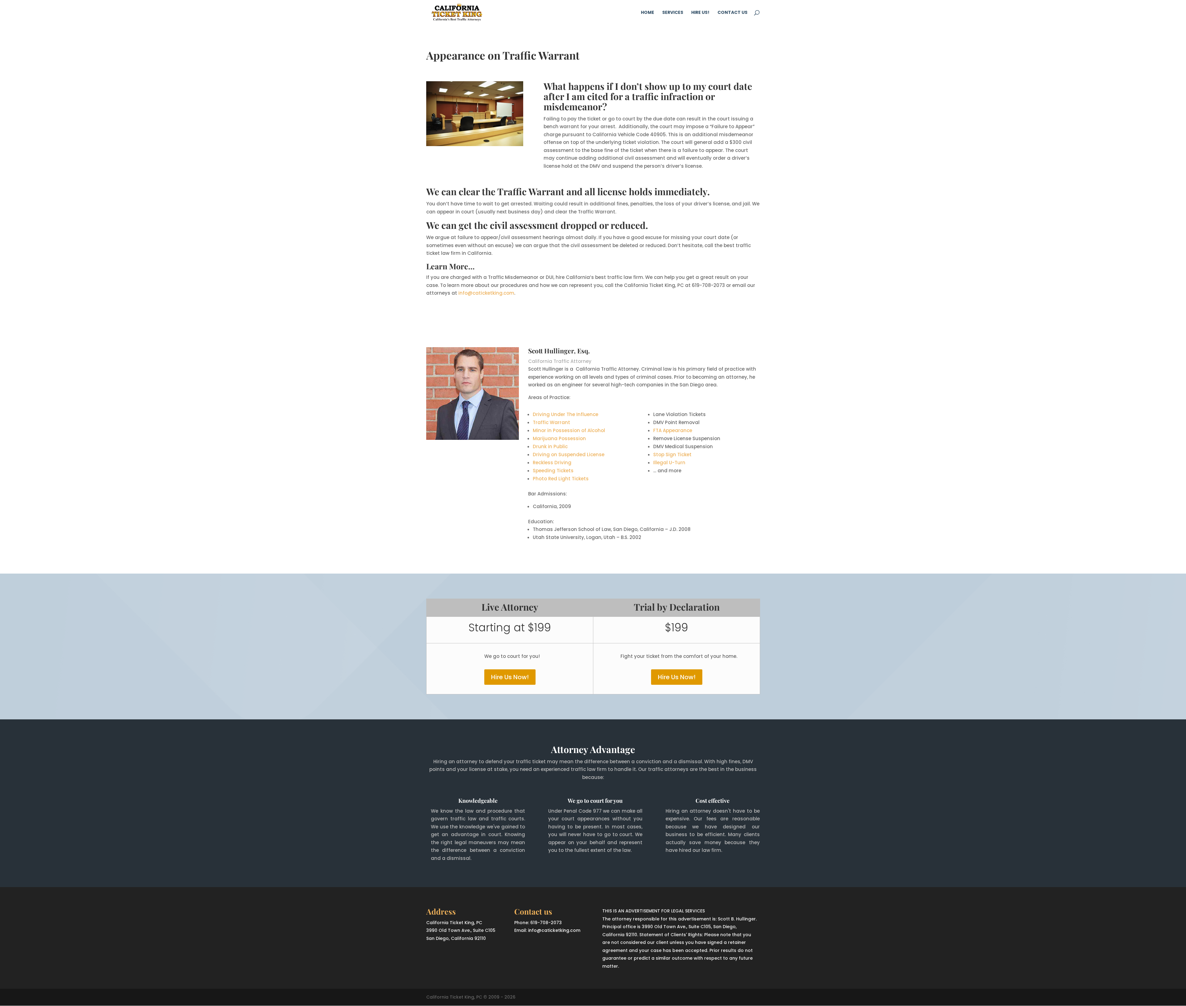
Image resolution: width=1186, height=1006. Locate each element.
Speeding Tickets (553, 470)
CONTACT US (732, 12)
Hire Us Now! (510, 677)
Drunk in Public (550, 446)
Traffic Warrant (551, 422)
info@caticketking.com (486, 293)
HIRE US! (700, 12)
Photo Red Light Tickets (561, 478)
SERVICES (672, 12)
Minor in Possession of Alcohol (569, 430)
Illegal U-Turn (669, 462)
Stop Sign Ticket (672, 454)
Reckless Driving (552, 462)
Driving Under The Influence (565, 414)
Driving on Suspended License (568, 454)
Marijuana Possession (559, 438)
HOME (647, 12)
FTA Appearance (672, 430)
